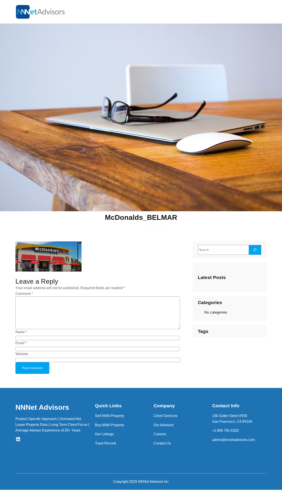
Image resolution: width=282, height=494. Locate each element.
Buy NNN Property (109, 425)
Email (21, 343)
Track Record (105, 443)
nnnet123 (124, 224)
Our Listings (104, 434)
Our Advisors (164, 425)
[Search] (255, 250)
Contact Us (162, 443)
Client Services (165, 416)
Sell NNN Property (109, 416)
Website (21, 354)
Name (21, 332)
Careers (160, 434)
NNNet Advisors (42, 407)
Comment (24, 294)
